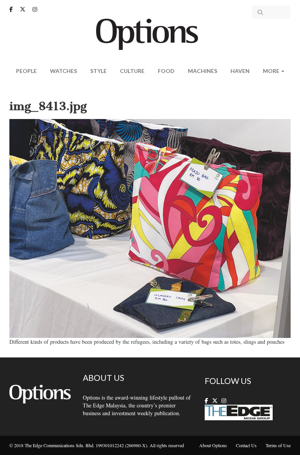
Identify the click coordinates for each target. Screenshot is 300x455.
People (26, 71)
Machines (202, 71)
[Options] (150, 33)
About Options (213, 445)
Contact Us (246, 445)
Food (166, 71)
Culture (132, 71)
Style (98, 71)
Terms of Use (278, 445)
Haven (240, 71)
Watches (63, 71)
